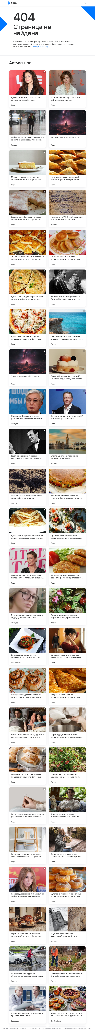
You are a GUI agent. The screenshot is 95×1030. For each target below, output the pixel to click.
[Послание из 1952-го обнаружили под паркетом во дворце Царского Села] (67, 208)
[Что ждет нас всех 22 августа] (27, 367)
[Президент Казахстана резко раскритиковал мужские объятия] (27, 407)
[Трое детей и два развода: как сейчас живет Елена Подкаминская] (67, 89)
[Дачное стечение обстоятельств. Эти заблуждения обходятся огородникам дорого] (67, 965)
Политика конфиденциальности (74, 1028)
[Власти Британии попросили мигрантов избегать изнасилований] (67, 447)
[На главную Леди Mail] (13, 3)
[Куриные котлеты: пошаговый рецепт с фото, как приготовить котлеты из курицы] (67, 567)
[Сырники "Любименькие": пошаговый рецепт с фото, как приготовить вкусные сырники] (67, 248)
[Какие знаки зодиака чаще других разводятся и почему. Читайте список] (27, 805)
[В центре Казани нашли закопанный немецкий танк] (67, 925)
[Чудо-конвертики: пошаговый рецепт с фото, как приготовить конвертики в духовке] (67, 168)
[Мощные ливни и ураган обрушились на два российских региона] (27, 965)
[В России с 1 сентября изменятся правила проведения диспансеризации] (27, 1005)
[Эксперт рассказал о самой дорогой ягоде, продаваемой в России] (67, 606)
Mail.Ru (5, 1028)
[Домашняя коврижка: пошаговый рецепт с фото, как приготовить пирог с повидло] (27, 527)
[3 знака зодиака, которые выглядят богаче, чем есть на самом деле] (67, 805)
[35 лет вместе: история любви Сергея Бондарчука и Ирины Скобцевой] (67, 288)
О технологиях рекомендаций (50, 1028)
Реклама (23, 1028)
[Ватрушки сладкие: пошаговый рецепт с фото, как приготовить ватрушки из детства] (27, 686)
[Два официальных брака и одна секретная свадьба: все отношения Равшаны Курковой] (27, 89)
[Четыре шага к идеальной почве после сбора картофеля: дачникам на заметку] (27, 487)
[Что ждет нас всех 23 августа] (67, 129)
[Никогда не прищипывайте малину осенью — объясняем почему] (67, 766)
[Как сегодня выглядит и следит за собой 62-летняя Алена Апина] (27, 885)
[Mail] (8, 3)
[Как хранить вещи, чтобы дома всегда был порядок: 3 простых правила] (27, 845)
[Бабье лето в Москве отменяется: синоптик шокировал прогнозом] (27, 129)
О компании (14, 1028)
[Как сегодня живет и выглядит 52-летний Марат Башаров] (67, 407)
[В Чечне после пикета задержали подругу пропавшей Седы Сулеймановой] (27, 606)
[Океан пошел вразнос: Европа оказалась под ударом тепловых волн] (67, 328)
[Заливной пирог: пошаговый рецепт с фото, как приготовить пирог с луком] (67, 487)
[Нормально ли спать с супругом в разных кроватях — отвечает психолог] (27, 726)
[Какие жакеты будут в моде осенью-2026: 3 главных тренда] (67, 845)
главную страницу (40, 46)
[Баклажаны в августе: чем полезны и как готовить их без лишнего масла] (27, 646)
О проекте (33, 1028)
